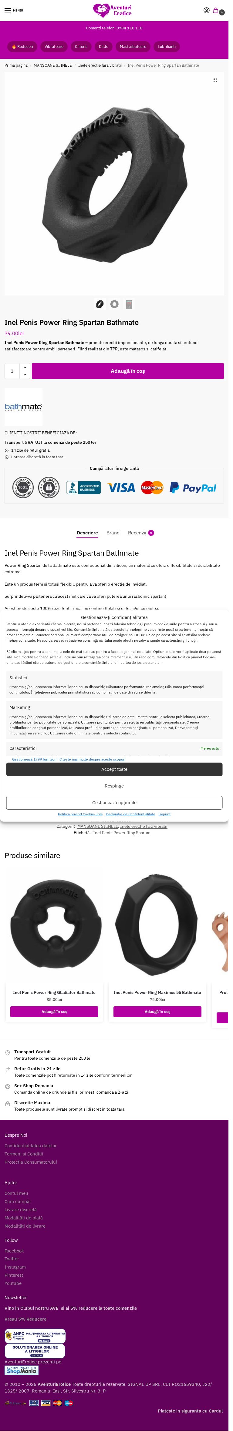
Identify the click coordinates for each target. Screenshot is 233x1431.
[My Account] (206, 11)
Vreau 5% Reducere (25, 1319)
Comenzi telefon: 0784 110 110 (114, 28)
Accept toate (114, 769)
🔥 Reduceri (22, 46)
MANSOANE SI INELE (53, 65)
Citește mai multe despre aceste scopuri (92, 759)
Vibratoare (54, 46)
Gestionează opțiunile (114, 802)
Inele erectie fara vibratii (100, 65)
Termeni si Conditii (24, 1154)
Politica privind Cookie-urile (80, 814)
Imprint (164, 814)
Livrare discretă (21, 1209)
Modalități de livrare (25, 1226)
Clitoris (81, 46)
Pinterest (14, 1275)
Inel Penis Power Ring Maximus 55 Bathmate (157, 992)
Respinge (114, 786)
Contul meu (16, 1193)
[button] (217, 10)
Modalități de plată (24, 1218)
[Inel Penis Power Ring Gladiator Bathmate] (54, 925)
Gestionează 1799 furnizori (34, 759)
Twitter (12, 1259)
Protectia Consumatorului (31, 1162)
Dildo (103, 46)
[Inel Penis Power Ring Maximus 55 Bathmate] (157, 925)
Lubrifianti (167, 46)
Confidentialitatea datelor (31, 1145)
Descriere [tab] (87, 533)
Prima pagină (16, 65)
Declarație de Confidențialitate (130, 814)
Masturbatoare (133, 46)
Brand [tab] (113, 533)
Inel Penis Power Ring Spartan (121, 832)
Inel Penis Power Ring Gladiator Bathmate (54, 992)
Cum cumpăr (18, 1201)
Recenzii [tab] (140, 533)
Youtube (13, 1283)
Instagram (15, 1267)
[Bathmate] (23, 407)
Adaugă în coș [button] (54, 1011)
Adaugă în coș (128, 370)
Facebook (14, 1251)
